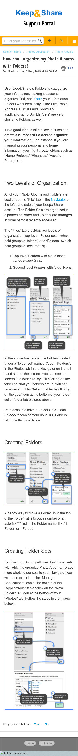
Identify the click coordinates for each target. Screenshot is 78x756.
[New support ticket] (49, 40)
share (38, 98)
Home (30, 743)
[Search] (41, 41)
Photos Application (38, 51)
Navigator (58, 199)
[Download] (31, 385)
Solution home (12, 51)
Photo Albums (64, 51)
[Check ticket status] (61, 40)
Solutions (46, 743)
